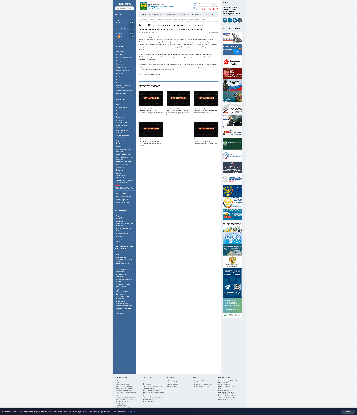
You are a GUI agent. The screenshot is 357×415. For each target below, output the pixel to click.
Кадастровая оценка (123, 154)
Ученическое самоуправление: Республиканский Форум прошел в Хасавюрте (150, 143)
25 (119, 36)
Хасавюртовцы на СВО (124, 91)
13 (124, 31)
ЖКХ (118, 79)
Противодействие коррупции (124, 247)
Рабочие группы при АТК (123, 229)
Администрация (122, 200)
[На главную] (162, 6)
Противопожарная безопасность (203, 385)
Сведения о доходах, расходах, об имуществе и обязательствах (124, 287)
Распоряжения (121, 111)
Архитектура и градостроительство (126, 398)
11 (119, 31)
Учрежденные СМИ (199, 381)
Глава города (121, 193)
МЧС (118, 82)
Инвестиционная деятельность (125, 388)
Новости (119, 46)
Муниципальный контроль (122, 131)
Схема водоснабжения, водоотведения (124, 181)
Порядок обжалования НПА (124, 142)
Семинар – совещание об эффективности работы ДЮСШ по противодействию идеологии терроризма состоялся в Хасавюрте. (151, 115)
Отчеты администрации (121, 121)
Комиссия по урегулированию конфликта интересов (124, 303)
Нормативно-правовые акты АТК (124, 217)
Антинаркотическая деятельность (126, 392)
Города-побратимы (173, 386)
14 (127, 31)
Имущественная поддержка (122, 166)
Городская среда (197, 14)
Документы (121, 99)
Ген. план (209, 14)
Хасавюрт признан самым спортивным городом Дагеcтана (205, 142)
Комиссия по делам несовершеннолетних (128, 396)
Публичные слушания (149, 401)
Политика (119, 55)
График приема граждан (149, 383)
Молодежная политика (124, 61)
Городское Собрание (123, 196)
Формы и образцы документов (122, 137)
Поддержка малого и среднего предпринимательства (124, 159)
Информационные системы (201, 383)
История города (172, 381)
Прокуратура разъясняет (149, 394)
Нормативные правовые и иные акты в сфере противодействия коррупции (124, 261)
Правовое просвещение (149, 399)
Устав (118, 105)
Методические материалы (121, 275)
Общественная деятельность (125, 383)
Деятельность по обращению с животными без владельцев (133, 407)
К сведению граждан (123, 234)
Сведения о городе (173, 385)
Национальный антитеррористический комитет (124, 239)
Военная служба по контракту (123, 86)
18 (119, 33)
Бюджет (119, 146)
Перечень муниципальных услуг (151, 390)
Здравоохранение (122, 70)
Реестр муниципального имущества (122, 175)
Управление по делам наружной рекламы (128, 399)
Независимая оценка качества (123, 150)
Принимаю (348, 411)
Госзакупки (120, 170)
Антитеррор (121, 210)
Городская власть (124, 188)
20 (124, 33)
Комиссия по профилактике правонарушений (129, 394)
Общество (120, 52)
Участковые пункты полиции (150, 396)
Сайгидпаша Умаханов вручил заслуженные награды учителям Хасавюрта (177, 113)
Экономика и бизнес (122, 401)
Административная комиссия (125, 390)
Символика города (173, 383)
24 (116, 36)
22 (130, 33)
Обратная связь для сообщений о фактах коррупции (123, 311)
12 (121, 31)
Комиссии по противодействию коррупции (122, 296)
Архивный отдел (121, 405)
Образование (121, 67)
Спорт (118, 76)
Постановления (121, 108)
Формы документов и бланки (124, 280)
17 (116, 33)
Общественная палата (123, 385)
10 (116, 31)
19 (121, 33)
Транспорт (120, 403)
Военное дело (121, 94)
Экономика (120, 64)
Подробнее (131, 412)
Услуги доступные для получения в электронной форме (158, 386)
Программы (120, 114)
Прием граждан (147, 385)
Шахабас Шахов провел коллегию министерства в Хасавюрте (205, 112)
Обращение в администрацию (151, 381)
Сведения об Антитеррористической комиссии (124, 223)
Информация (183, 14)
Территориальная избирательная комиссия (129, 381)
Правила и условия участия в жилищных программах (157, 392)
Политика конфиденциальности (202, 386)
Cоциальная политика (124, 58)
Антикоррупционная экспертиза (123, 270)
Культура (119, 73)
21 (127, 33)
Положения (120, 117)
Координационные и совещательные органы (155, 398)
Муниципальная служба (122, 126)
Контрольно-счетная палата (123, 204)
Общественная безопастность (125, 386)
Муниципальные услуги (149, 388)
